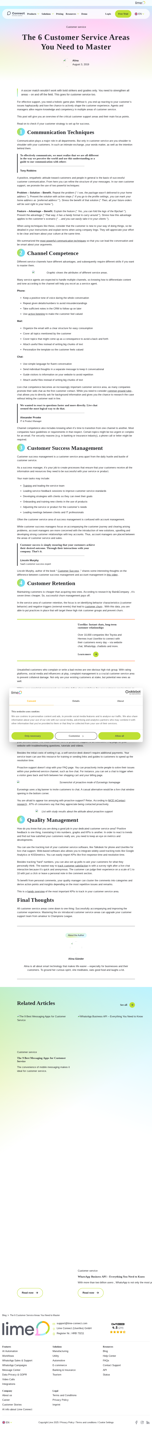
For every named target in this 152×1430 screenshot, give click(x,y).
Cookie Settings (106, 1422)
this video (112, 574)
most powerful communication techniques (63, 240)
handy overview (36, 891)
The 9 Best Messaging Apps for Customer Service (41, 1060)
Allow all (119, 736)
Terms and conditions (86, 1422)
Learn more (84, 654)
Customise (74, 736)
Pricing (59, 13)
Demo (84, 13)
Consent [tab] (31, 701)
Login (108, 14)
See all (123, 1004)
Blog (4, 1315)
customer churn (93, 606)
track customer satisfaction (73, 865)
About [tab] (120, 701)
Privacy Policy (67, 1422)
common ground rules (119, 391)
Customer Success (68, 571)
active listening (36, 314)
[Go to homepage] (16, 13)
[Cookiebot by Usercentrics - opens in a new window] (128, 692)
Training (27, 485)
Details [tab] (76, 701)
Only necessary (33, 736)
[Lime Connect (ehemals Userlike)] (126, 1328)
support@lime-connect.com (72, 1323)
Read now (32, 1294)
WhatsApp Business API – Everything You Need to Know (111, 1276)
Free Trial (123, 14)
